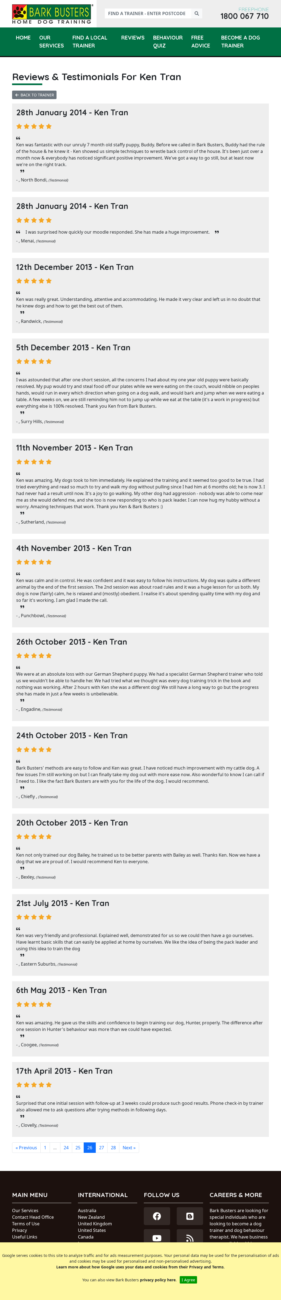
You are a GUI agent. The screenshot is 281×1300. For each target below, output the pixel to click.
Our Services (51, 41)
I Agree (188, 1279)
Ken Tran (111, 112)
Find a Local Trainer (89, 41)
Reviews (133, 37)
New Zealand (91, 1217)
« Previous (26, 1148)
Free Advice (200, 41)
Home (23, 37)
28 (113, 1148)
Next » (129, 1148)
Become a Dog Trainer (240, 41)
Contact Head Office (33, 1217)
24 (66, 1148)
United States (92, 1230)
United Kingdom (95, 1224)
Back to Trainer (36, 94)
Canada (86, 1237)
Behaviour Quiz (168, 41)
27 (101, 1148)
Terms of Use (26, 1224)
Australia (87, 1210)
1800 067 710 (245, 16)
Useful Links (24, 1237)
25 (77, 1148)
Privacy (19, 1230)
